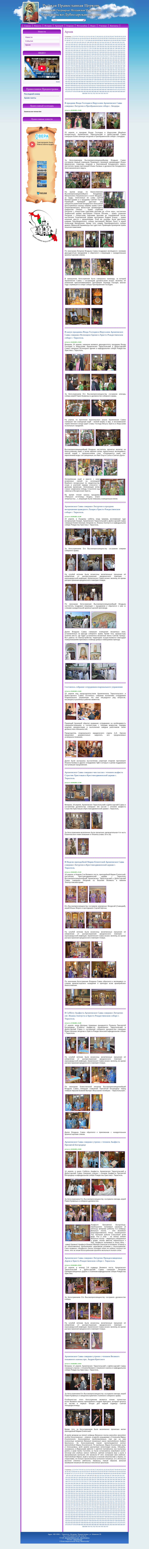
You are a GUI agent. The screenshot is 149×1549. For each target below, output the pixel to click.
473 (79, 74)
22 (104, 36)
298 (103, 58)
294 (93, 58)
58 (110, 38)
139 (108, 44)
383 (85, 66)
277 (108, 56)
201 (90, 50)
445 (66, 72)
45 (86, 38)
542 (79, 80)
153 (85, 46)
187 (113, 48)
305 (121, 58)
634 (79, 87)
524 (93, 78)
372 (116, 64)
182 (100, 48)
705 (102, 93)
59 (112, 38)
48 (91, 38)
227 (98, 52)
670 (113, 89)
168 (124, 46)
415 (108, 68)
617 (95, 85)
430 (87, 70)
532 (113, 78)
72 (75, 40)
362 (90, 64)
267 (82, 56)
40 (76, 38)
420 (121, 68)
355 (72, 64)
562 (72, 81)
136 (100, 44)
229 (103, 52)
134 (95, 44)
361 (87, 64)
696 (121, 91)
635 (82, 87)
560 (66, 81)
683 (87, 91)
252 (103, 54)
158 (98, 46)
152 (82, 46)
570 (93, 81)
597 (103, 83)
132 (90, 44)
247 (90, 54)
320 (100, 60)
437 (106, 70)
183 (103, 48)
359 (82, 64)
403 (77, 68)
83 (95, 40)
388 (98, 66)
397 (121, 66)
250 (98, 54)
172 (74, 48)
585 (72, 83)
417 (113, 68)
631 (72, 87)
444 (124, 70)
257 (116, 54)
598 (106, 83)
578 (113, 81)
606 (66, 85)
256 (113, 54)
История (48, 25)
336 (82, 62)
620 (103, 85)
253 (106, 54)
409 (93, 68)
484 (108, 74)
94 (115, 40)
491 (66, 76)
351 (121, 62)
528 (103, 78)
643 (103, 87)
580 (119, 81)
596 (100, 83)
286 (72, 58)
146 (66, 46)
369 (108, 64)
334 (77, 62)
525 (95, 78)
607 (69, 85)
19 (99, 36)
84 (97, 40)
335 (79, 62)
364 (95, 64)
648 (116, 87)
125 (72, 44)
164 (113, 46)
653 (69, 89)
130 (85, 44)
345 (106, 62)
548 (95, 80)
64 (121, 38)
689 (103, 91)
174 (79, 48)
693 (113, 91)
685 (93, 91)
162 (108, 46)
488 (119, 74)
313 (82, 60)
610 (77, 85)
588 (79, 83)
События (29, 41)
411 (98, 68)
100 (67, 42)
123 (66, 44)
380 (77, 66)
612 (82, 85)
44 (84, 38)
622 (108, 85)
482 (103, 74)
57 (108, 38)
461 (108, 72)
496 (79, 76)
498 (85, 76)
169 (66, 48)
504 (100, 76)
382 (82, 66)
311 (77, 60)
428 (82, 70)
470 (72, 74)
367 (103, 64)
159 (100, 46)
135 (98, 44)
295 (95, 58)
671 (116, 89)
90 (108, 40)
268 (85, 56)
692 (111, 91)
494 (74, 76)
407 (87, 68)
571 (95, 81)
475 (85, 74)
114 (103, 42)
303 (116, 58)
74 (78, 40)
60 (114, 38)
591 (87, 83)
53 (101, 38)
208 (108, 50)
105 (80, 42)
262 (69, 56)
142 (116, 44)
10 (82, 36)
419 (119, 68)
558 (121, 80)
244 (82, 54)
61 (115, 38)
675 (66, 91)
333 (74, 62)
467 (124, 72)
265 (77, 56)
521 (85, 78)
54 (102, 38)
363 (93, 64)
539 (72, 80)
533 (116, 78)
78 (86, 40)
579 (116, 81)
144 (121, 44)
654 (72, 89)
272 (95, 56)
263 (72, 56)
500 (90, 76)
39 (75, 38)
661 (90, 89)
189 (119, 48)
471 (74, 74)
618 (98, 85)
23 (106, 36)
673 (121, 89)
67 (65, 40)
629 (66, 87)
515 (69, 78)
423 (69, 70)
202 (93, 50)
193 (69, 50)
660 (87, 89)
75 (80, 40)
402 (74, 68)
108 (88, 42)
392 (108, 66)
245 (85, 54)
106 (83, 42)
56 (106, 38)
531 (111, 78)
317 (92, 60)
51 (97, 38)
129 (82, 44)
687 (98, 91)
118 (113, 42)
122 (123, 42)
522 (87, 78)
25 (110, 36)
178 (90, 48)
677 (72, 91)
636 (85, 87)
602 (116, 83)
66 (125, 38)
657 (79, 89)
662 (93, 89)
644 (106, 87)
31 (121, 36)
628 (124, 85)
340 (93, 62)
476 (87, 74)
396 (119, 66)
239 (69, 54)
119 (116, 42)
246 (87, 54)
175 (82, 48)
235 (119, 52)
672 (119, 89)
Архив (28, 45)
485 (111, 74)
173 (77, 48)
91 (110, 40)
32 (123, 36)
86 (101, 40)
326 (116, 60)
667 (106, 89)
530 (108, 78)
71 (73, 40)
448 (74, 72)
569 (90, 81)
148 (72, 46)
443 (121, 70)
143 (119, 44)
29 (117, 36)
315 (87, 60)
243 (79, 54)
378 (72, 66)
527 (100, 78)
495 (77, 76)
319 (98, 60)
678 (74, 91)
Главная (27, 25)
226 (95, 52)
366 (100, 64)
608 (72, 85)
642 (100, 87)
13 (88, 36)
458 (100, 72)
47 (89, 38)
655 (74, 89)
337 (85, 62)
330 (66, 62)
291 (85, 58)
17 (95, 36)
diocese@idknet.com (72, 1538)
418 (116, 68)
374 (121, 64)
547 (93, 80)
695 (119, 91)
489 (121, 74)
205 (100, 50)
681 (82, 91)
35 (67, 38)
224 (90, 52)
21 (103, 36)
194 (72, 50)
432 (93, 70)
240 (72, 54)
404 (79, 68)
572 (98, 81)
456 (95, 72)
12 (86, 36)
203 (95, 50)
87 (102, 40)
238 (66, 54)
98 (123, 40)
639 (93, 87)
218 (74, 52)
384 (87, 66)
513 (124, 76)
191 (124, 48)
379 (74, 66)
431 (90, 70)
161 (106, 46)
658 (82, 89)
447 (72, 72)
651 (124, 87)
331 (69, 62)
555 (113, 80)
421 (124, 68)
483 (106, 74)
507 (108, 76)
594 (95, 83)
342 (98, 62)
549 (98, 80)
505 (103, 76)
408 (90, 68)
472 (77, 74)
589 (82, 83)
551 (103, 80)
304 (119, 58)
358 (79, 64)
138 (106, 44)
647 (113, 87)
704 (99, 93)
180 (95, 48)
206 (103, 50)
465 (119, 72)
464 (116, 72)
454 (90, 72)
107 (85, 42)
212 (119, 50)
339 (90, 62)
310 (74, 60)
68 (67, 40)
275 (103, 56)
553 (108, 80)
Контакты (114, 25)
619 (100, 85)
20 (101, 36)
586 (74, 83)
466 (121, 72)
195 (74, 50)
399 (66, 68)
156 (93, 46)
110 (93, 42)
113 (100, 42)
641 (98, 87)
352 (124, 62)
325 (113, 60)
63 (119, 38)
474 (82, 74)
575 (106, 81)
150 (77, 46)
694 (116, 91)
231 (108, 52)
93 (114, 40)
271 (93, 56)
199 (85, 50)
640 (95, 87)
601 (113, 83)
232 (111, 52)
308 (69, 60)
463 (113, 72)
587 (77, 83)
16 (93, 36)
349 (116, 62)
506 (106, 76)
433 (95, 70)
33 (125, 36)
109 (90, 42)
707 (107, 93)
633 (77, 87)
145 (124, 44)
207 (106, 50)
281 (119, 56)
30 (119, 36)
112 (98, 42)
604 (121, 83)
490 (124, 74)
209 (111, 50)
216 (69, 52)
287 (74, 58)
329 (124, 60)
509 (113, 76)
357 (77, 64)
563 (74, 81)
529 (106, 78)
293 (90, 58)
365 (98, 64)
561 (69, 81)
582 (124, 81)
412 (100, 68)
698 (83, 93)
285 (69, 58)
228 (100, 52)
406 (85, 68)
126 (74, 44)
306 (124, 58)
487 (116, 74)
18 (97, 36)
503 (98, 76)
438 (108, 70)
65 (123, 38)
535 (121, 78)
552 (106, 80)
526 (98, 78)
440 (113, 70)
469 (69, 74)
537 (66, 80)
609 (74, 85)
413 (103, 68)
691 (108, 91)
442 (119, 70)
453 (87, 72)
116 (108, 42)
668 (108, 89)
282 (121, 56)
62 (117, 38)
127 (77, 44)
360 (85, 64)
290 (82, 58)
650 (121, 87)
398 (124, 66)
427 (79, 70)
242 (77, 54)
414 (105, 68)
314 (85, 60)
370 (111, 64)
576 (108, 81)
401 (72, 68)
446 (69, 72)
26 (112, 36)
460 (106, 72)
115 (105, 42)
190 (121, 48)
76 (82, 40)
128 (79, 44)
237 (124, 52)
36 (69, 38)
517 (74, 78)
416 (111, 68)
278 (111, 56)
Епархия (70, 25)
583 (66, 83)
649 (119, 87)
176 (85, 48)
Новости (37, 25)
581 (121, 81)
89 (106, 40)
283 (124, 56)
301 (111, 58)
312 (79, 60)
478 (93, 74)
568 (87, 81)
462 (111, 72)
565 (79, 81)
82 (93, 40)
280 (116, 56)
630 (69, 87)
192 (66, 50)
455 (93, 72)
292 (87, 58)
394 (113, 66)
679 (77, 91)
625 (116, 85)
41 (78, 38)
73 (76, 40)
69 (69, 40)
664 (98, 89)
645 (108, 87)
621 (105, 85)
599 (108, 83)
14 (90, 36)
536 (124, 78)
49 (93, 38)
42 (80, 38)
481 (100, 74)
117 (111, 42)
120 (118, 42)
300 (108, 58)
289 (79, 58)
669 (111, 89)
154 (87, 46)
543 (82, 80)
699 (86, 93)
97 (121, 40)
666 (103, 89)
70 (71, 40)
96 (119, 40)
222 (85, 52)
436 (103, 70)
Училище (103, 25)
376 (66, 66)
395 (116, 66)
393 (111, 66)
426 (77, 70)
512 (121, 76)
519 (79, 78)
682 (85, 91)
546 (90, 80)
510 (116, 76)
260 (124, 54)
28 (115, 36)
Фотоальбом (82, 25)
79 (88, 40)
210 (113, 50)
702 (94, 93)
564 (77, 81)
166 (119, 46)
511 (119, 76)
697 (124, 91)
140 (111, 44)
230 (106, 52)
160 (103, 46)
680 (79, 91)
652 (66, 89)
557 (119, 80)
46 (88, 38)
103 (75, 42)
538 (69, 80)
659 (85, 89)
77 (84, 40)
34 (65, 38)
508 (111, 76)
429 (85, 70)
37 (71, 38)
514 (66, 78)
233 (113, 52)
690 (106, 91)
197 (79, 50)
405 (82, 68)
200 (87, 50)
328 (121, 60)
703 (96, 93)
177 (87, 48)
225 (93, 52)
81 (91, 40)
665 (100, 89)
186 (111, 48)
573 (100, 81)
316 (90, 60)
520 (82, 78)
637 (87, 87)
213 (121, 50)
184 (106, 48)
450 (79, 72)
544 (85, 80)
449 (77, 72)
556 (116, 80)
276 (106, 56)
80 (89, 40)
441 (116, 70)
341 (95, 62)
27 (114, 36)
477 (90, 74)
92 (112, 40)
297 (100, 58)
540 (74, 80)
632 (74, 87)
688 (100, 91)
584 (69, 83)
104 (77, 42)
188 (116, 48)
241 (74, 54)
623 (111, 85)
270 (90, 56)
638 (90, 87)
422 (66, 70)
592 (90, 83)
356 (74, 64)
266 (79, 56)
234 (116, 52)
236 (121, 52)
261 (66, 56)
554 (111, 80)
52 (99, 38)
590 (85, 83)
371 (113, 64)
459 (103, 72)
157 (95, 46)
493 (72, 76)
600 (111, 83)
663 (95, 89)
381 (79, 66)
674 (124, 89)
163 (111, 46)
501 (93, 76)
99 (125, 40)
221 (82, 52)
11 (84, 36)
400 (69, 68)
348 (113, 62)
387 (95, 66)
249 (95, 54)
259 (121, 54)
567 (85, 81)
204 (98, 50)
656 (77, 89)
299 (106, 58)
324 (111, 60)
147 (69, 46)
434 (98, 70)
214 (124, 50)
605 (124, 83)
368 (106, 64)
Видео (93, 25)
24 (108, 36)
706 (104, 93)
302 (113, 58)
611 (79, 85)
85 (99, 40)
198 (82, 50)
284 (66, 58)
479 (95, 74)
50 (95, 38)
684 (90, 91)
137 (103, 44)
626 (119, 85)
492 (69, 76)
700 (89, 93)
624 (113, 85)
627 (121, 85)
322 (105, 60)
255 (111, 54)
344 (103, 62)
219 (77, 52)
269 (87, 56)
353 (66, 64)
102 (72, 42)
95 (117, 40)
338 (87, 62)
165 (116, 46)
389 (100, 66)
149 (74, 46)
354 (69, 64)
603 (119, 83)
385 (90, 66)
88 (104, 40)
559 (124, 80)
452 (85, 72)
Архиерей (59, 25)
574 (103, 81)
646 (111, 87)
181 (98, 48)
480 (98, 74)
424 (72, 70)
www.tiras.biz (77, 1539)
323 (108, 60)
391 (106, 66)
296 (98, 58)
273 (98, 56)
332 (72, 62)
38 (73, 38)
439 (111, 70)
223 (87, 52)
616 (92, 85)
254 (108, 54)
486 (113, 74)
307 (66, 60)
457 (98, 72)
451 (82, 72)
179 (93, 48)
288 (77, 58)
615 (90, 85)
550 (100, 80)
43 (82, 38)
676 (69, 91)
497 (82, 76)
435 (100, 70)
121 (121, 42)
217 (72, 52)
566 (82, 81)
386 (93, 66)
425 (74, 70)
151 (79, 46)
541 (77, 80)
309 (72, 60)
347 (111, 62)
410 (95, 68)
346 (108, 62)
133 (93, 44)
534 (119, 78)
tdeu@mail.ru (84, 1538)
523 (90, 78)
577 (111, 81)
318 (95, 60)
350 (119, 62)
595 (98, 83)
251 (100, 54)
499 (87, 76)
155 (90, 46)
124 (69, 44)
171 (72, 48)
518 (77, 78)
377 (69, 66)
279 (113, 56)
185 (108, 48)
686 (95, 91)
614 (87, 85)
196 (77, 50)
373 (119, 64)
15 (91, 36)
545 (87, 80)
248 (93, 54)
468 (66, 74)
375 (124, 64)
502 (95, 76)
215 (66, 52)
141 (113, 44)
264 (74, 56)
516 (72, 78)
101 (70, 42)
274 (100, 56)
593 (93, 83)
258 (119, 54)
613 (85, 85)
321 (103, 60)
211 (116, 50)
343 (100, 62)
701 (91, 93)
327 (119, 60)
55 (104, 38)
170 (69, 48)
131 (87, 44)
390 (103, 66)
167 (121, 46)
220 (79, 52)
